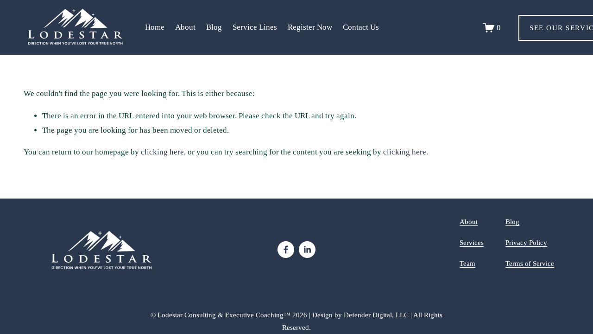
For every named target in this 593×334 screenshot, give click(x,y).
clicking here (162, 152)
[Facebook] (286, 249)
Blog (214, 27)
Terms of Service (529, 263)
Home (154, 27)
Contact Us (361, 27)
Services (472, 242)
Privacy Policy (526, 242)
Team (467, 263)
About (469, 221)
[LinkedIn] (307, 249)
